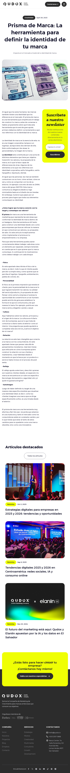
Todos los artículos (35, 456)
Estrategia (28, 732)
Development (29, 754)
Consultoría (28, 747)
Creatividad (29, 17)
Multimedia (29, 743)
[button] (64, 4)
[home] (15, 4)
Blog (4, 743)
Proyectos (6, 739)
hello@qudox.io (55, 733)
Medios (27, 736)
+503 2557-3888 (55, 737)
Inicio (4, 732)
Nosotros (5, 736)
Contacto (6, 750)
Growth (27, 750)
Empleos (5, 747)
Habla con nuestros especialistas (35, 676)
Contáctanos (52, 4)
